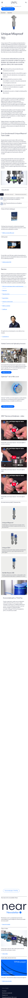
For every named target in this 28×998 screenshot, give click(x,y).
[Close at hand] (14, 216)
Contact (4, 991)
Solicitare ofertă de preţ (8, 9)
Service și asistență (7, 993)
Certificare (4, 309)
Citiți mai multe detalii (8, 406)
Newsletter (10, 12)
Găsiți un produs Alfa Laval (8, 233)
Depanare (4, 290)
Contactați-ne (5, 336)
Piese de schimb (14, 294)
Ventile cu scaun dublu (9, 6)
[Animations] (14, 946)
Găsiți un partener (6, 305)
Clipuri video (5, 953)
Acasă (2, 6)
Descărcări (3, 12)
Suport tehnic (5, 298)
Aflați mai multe (6, 372)
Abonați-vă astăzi (6, 924)
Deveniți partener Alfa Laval (9, 997)
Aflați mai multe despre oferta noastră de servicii (14, 287)
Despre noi (5, 995)
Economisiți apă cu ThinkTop (11, 890)
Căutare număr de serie (14, 302)
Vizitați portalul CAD (6, 262)
